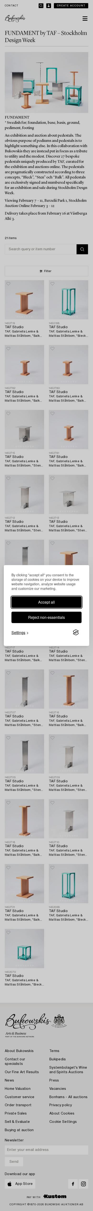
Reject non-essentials (46, 617)
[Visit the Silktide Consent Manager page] (76, 632)
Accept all (46, 602)
